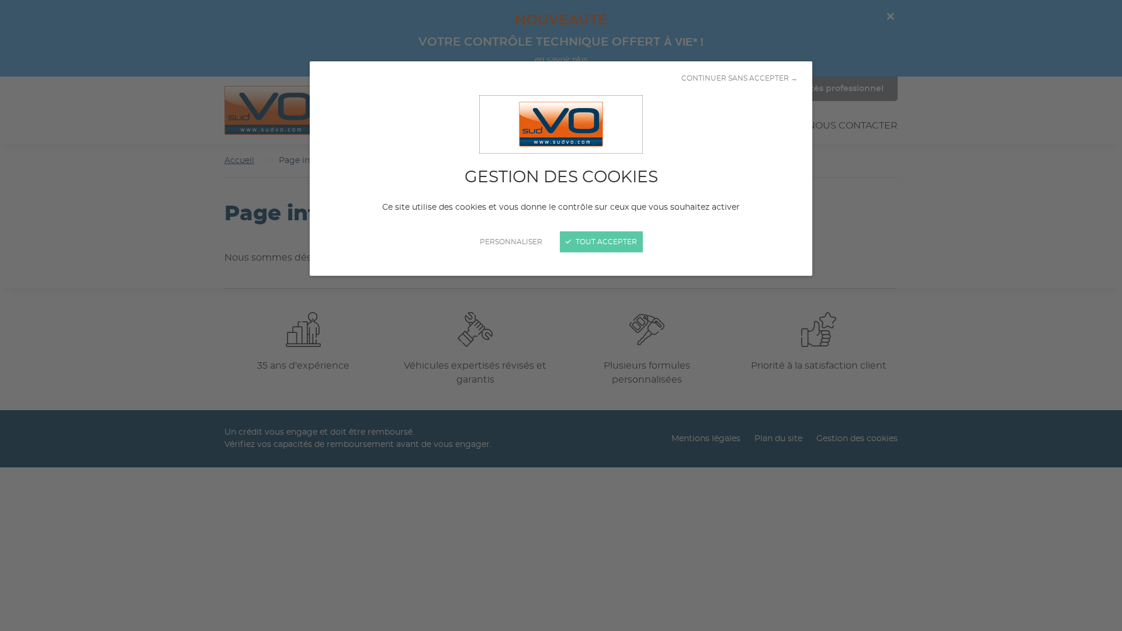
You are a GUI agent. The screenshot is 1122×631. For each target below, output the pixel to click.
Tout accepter (605, 241)
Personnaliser (511, 241)
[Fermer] (561, 315)
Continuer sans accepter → (739, 78)
